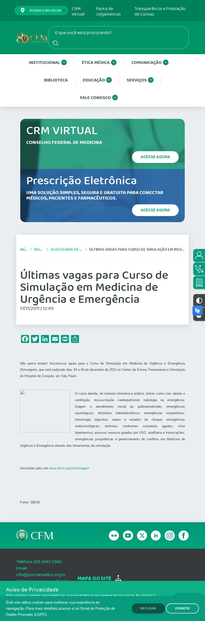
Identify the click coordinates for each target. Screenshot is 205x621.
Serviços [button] (137, 80)
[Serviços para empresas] (199, 282)
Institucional (44, 62)
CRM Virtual (78, 11)
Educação (94, 80)
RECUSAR (148, 608)
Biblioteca (56, 80)
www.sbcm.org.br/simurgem (69, 468)
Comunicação (147, 62)
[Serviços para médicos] (199, 269)
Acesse (155, 156)
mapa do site (94, 578)
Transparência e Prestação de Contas (160, 11)
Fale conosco (95, 98)
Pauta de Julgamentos (108, 11)
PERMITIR (182, 608)
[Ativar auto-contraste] (199, 300)
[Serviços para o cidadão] (199, 255)
